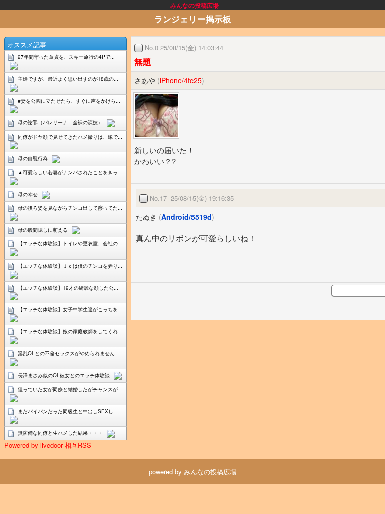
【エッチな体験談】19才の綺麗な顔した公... (68, 287)
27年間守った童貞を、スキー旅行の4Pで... (66, 56)
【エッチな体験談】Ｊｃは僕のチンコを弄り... (70, 265)
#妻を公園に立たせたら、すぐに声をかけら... (69, 100)
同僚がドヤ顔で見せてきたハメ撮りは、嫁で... (70, 136)
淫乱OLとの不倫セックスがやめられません (66, 353)
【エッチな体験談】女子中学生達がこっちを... (70, 309)
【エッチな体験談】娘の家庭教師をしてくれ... (70, 331)
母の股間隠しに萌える (43, 229)
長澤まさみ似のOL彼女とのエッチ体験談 (64, 375)
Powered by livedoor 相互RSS (47, 445)
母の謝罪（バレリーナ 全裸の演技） (60, 122)
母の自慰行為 (33, 158)
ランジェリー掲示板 (192, 19)
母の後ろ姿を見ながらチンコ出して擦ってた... (70, 207)
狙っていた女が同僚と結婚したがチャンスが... (70, 389)
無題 (142, 61)
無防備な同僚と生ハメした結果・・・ (60, 432)
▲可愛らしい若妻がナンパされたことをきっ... (70, 172)
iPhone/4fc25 (181, 80)
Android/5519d (186, 217)
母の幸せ (28, 194)
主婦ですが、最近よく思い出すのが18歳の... (68, 78)
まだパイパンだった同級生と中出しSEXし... (68, 411)
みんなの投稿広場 (210, 471)
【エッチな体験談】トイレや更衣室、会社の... (70, 243)
